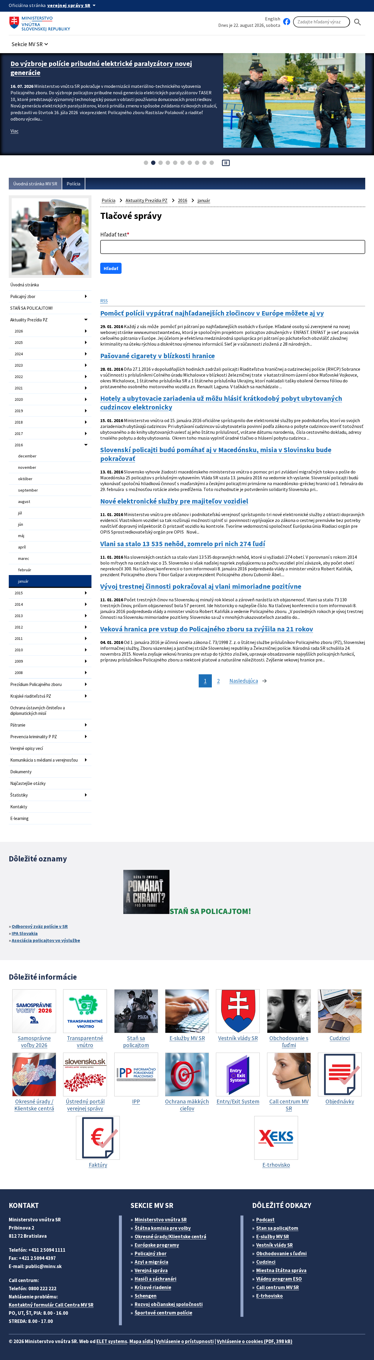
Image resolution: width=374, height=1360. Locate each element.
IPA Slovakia (25, 933)
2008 (19, 672)
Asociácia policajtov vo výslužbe (46, 940)
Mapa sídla (141, 1341)
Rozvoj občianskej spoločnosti (169, 1304)
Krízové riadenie (153, 1287)
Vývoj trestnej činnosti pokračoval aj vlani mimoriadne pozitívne (200, 586)
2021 (19, 388)
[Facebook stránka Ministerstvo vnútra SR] (286, 22)
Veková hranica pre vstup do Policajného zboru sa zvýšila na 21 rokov (206, 629)
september (28, 490)
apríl (22, 547)
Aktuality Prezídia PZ (29, 320)
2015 (19, 592)
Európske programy (157, 1245)
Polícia (73, 184)
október (25, 478)
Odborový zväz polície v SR (40, 926)
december (27, 456)
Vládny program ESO (279, 1279)
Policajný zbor (22, 296)
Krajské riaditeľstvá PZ (30, 696)
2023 (19, 365)
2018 (19, 422)
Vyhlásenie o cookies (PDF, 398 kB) (254, 1341)
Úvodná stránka (24, 285)
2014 (19, 604)
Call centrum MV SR (277, 1287)
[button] (31, 42)
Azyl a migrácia (151, 1262)
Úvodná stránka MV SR (35, 184)
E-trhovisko (269, 1296)
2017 (19, 433)
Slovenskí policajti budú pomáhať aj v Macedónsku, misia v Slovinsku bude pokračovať (215, 454)
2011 (19, 638)
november (27, 467)
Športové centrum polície (163, 1312)
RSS (104, 301)
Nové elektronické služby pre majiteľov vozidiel (174, 501)
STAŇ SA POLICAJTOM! (31, 308)
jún (20, 524)
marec (23, 558)
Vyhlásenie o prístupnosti (185, 1341)
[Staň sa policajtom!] (146, 893)
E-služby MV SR (272, 1236)
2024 (19, 353)
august (24, 501)
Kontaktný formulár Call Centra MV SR (51, 1305)
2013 (19, 615)
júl (20, 513)
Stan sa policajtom (277, 1228)
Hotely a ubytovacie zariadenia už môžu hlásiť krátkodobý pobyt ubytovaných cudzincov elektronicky (221, 403)
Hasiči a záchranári (155, 1279)
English (272, 19)
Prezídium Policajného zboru (36, 684)
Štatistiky (19, 795)
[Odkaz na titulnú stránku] (41, 22)
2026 (19, 331)
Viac (14, 131)
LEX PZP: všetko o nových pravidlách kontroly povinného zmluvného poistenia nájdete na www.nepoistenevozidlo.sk (103, 68)
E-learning (19, 818)
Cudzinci (266, 1262)
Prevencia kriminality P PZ (33, 736)
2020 (19, 399)
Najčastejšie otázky (28, 783)
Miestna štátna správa (281, 1270)
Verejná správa (151, 1270)
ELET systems (111, 1341)
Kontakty (18, 806)
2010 (19, 649)
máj (21, 535)
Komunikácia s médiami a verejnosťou (44, 760)
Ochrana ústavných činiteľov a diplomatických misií (37, 710)
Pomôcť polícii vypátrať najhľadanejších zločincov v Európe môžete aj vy (212, 313)
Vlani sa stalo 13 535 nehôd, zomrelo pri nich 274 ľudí (182, 543)
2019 (19, 410)
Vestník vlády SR (274, 1245)
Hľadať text (114, 234)
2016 (19, 444)
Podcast (265, 1219)
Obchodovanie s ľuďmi (281, 1253)
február (24, 569)
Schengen (146, 1296)
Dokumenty (21, 771)
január (23, 581)
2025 (19, 342)
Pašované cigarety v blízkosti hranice (157, 355)
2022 (19, 376)
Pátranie (17, 725)
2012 (19, 627)
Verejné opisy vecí (26, 748)
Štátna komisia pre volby (163, 1228)
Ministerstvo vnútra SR (161, 1219)
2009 (19, 661)
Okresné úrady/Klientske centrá (170, 1236)
